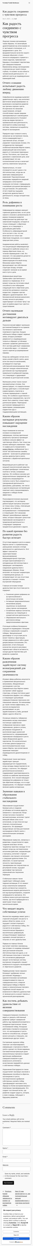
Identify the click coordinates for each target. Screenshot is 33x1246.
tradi (15, 19)
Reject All (16, 1235)
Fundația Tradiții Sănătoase (11, 3)
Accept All (16, 1238)
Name (5, 1148)
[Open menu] (29, 3)
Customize (16, 1231)
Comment (7, 1127)
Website (5, 1165)
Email (5, 1157)
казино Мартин (8, 449)
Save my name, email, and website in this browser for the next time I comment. (17, 1176)
